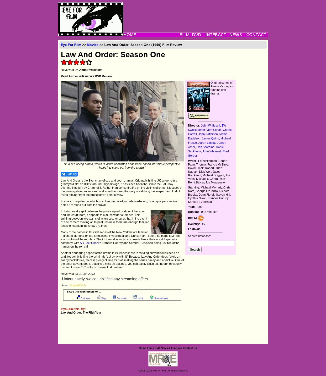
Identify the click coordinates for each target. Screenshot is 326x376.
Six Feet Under (89, 243)
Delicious (85, 298)
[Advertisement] (195, 13)
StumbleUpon (161, 298)
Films (150, 348)
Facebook (122, 298)
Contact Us (190, 348)
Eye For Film (71, 45)
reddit (140, 298)
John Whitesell (210, 125)
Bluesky (72, 174)
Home (142, 348)
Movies (93, 45)
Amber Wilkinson (90, 70)
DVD (157, 348)
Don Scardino (206, 147)
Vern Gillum (213, 130)
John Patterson (208, 134)
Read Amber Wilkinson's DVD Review (86, 76)
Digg (103, 298)
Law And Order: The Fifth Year (81, 312)
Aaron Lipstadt (207, 142)
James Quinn (210, 138)
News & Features (171, 348)
